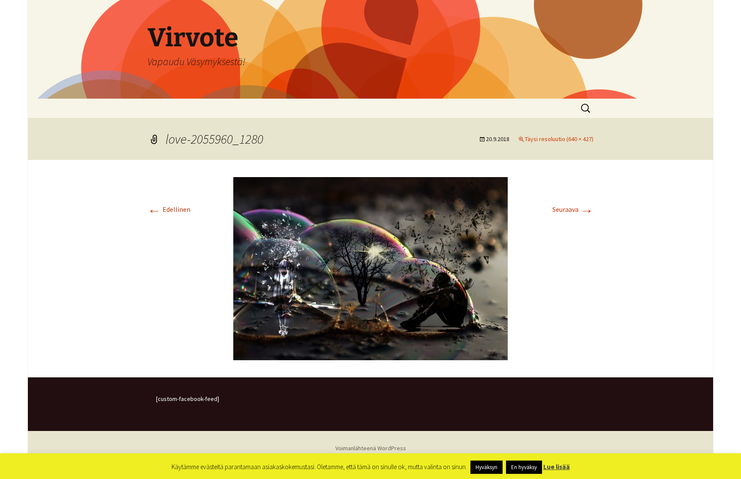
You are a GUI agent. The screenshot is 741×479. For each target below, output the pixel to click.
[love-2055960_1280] (370, 267)
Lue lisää (556, 467)
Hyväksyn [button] (486, 467)
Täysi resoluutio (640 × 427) (559, 139)
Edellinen (169, 209)
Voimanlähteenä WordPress (370, 448)
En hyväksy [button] (524, 467)
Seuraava (572, 209)
